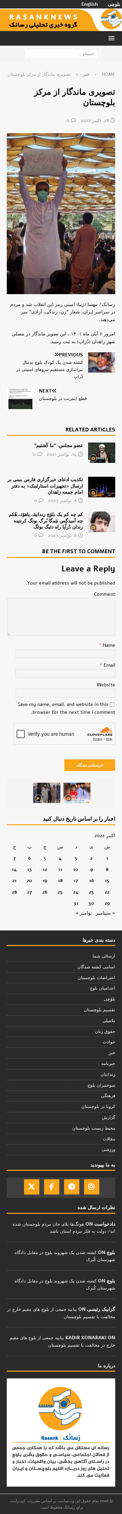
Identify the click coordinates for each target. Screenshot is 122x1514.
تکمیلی (108, 1021)
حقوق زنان (105, 1031)
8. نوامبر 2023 (62, 535)
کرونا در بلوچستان (98, 1107)
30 (91, 903)
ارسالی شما (104, 956)
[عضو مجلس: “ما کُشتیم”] (101, 453)
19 (44, 880)
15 (107, 880)
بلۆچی (109, 999)
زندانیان (108, 1074)
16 (91, 880)
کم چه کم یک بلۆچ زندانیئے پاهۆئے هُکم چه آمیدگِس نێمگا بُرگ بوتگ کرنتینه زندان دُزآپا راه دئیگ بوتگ (46, 520)
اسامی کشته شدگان (96, 967)
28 (14, 892)
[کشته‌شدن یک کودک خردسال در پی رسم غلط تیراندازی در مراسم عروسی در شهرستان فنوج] (76, 793)
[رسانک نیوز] (61, 27)
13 (29, 869)
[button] (112, 38)
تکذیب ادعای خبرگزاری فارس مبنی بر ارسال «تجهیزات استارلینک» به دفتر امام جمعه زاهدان (45, 485)
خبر (112, 1053)
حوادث (109, 1042)
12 (45, 869)
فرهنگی (108, 1096)
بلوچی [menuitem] (114, 4)
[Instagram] (91, 1186)
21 (14, 880)
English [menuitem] (89, 4)
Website (106, 685)
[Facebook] (51, 1186)
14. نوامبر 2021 (62, 454)
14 (14, 869)
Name (108, 645)
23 (91, 892)
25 (60, 892)
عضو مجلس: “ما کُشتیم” (58, 445)
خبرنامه (108, 1064)
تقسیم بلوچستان (99, 1010)
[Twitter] (31, 1186)
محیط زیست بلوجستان (93, 1128)
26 (44, 892)
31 (76, 903)
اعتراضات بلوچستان (96, 978)
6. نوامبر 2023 (62, 500)
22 (107, 892)
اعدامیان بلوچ (102, 988)
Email (108, 665)
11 (60, 869)
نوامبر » (84, 913)
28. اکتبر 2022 (95, 120)
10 (75, 869)
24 (76, 892)
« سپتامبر (105, 913)
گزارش (108, 1117)
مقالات (109, 1139)
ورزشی (108, 1149)
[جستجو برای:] (61, 54)
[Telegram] (71, 1186)
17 (76, 880)
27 (29, 892)
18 (60, 880)
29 (107, 903)
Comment (104, 594)
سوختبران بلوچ (101, 1085)
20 (29, 880)
